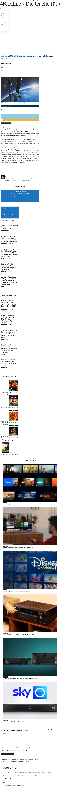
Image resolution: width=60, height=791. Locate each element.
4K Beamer (3, 271)
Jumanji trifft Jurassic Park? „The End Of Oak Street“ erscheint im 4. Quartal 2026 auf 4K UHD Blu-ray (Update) (9, 280)
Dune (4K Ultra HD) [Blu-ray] (8, 437)
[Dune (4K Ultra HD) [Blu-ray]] (13, 436)
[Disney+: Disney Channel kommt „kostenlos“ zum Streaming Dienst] (30, 570)
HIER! (27, 761)
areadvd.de (6, 166)
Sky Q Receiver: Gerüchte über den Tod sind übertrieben (15, 721)
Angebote (3, 354)
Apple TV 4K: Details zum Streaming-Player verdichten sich (9, 227)
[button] (45, 0)
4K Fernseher (3, 243)
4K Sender (8, 63)
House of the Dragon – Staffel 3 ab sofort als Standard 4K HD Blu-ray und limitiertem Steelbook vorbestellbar (9, 252)
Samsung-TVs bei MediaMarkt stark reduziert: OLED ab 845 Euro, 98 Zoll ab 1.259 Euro (9, 304)
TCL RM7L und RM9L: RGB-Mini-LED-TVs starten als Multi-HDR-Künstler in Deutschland (9, 239)
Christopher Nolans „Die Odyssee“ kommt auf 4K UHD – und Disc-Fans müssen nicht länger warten (9, 333)
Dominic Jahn (6, 106)
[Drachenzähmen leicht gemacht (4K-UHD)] (5, 453)
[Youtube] (34, 0)
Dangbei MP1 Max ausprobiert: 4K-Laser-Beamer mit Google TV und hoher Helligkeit (8, 266)
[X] (33, 0)
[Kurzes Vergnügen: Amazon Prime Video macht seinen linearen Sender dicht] (30, 483)
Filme (2, 258)
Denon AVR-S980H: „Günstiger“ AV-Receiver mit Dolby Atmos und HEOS (18, 634)
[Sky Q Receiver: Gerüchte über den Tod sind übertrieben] (30, 700)
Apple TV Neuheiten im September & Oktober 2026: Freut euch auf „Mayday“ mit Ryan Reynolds (8, 319)
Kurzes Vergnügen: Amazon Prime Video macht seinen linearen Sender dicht (19, 504)
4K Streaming (3, 324)
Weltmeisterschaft (15, 174)
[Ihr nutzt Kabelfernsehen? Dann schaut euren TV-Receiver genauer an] (30, 526)
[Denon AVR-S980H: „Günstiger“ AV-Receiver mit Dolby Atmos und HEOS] (30, 613)
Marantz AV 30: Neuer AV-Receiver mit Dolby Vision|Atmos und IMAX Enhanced (20, 678)
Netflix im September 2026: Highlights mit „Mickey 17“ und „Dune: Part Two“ (8, 362)
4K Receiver (3, 63)
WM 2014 (20, 174)
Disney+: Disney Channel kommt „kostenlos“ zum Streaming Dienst (17, 591)
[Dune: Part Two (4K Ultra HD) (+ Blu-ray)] (13, 421)
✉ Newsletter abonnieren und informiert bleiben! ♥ (14, 750)
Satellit (10, 174)
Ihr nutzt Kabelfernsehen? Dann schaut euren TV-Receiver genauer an (18, 547)
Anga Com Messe (34, 156)
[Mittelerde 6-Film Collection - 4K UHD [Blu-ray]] (13, 391)
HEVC (8, 174)
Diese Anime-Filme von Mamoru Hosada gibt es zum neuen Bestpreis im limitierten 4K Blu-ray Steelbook (9, 348)
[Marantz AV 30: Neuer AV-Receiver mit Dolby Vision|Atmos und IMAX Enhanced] (30, 657)
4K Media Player (4, 230)
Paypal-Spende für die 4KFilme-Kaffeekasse (21, 180)
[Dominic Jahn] (3, 178)
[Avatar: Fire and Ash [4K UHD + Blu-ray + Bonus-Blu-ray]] (13, 406)
